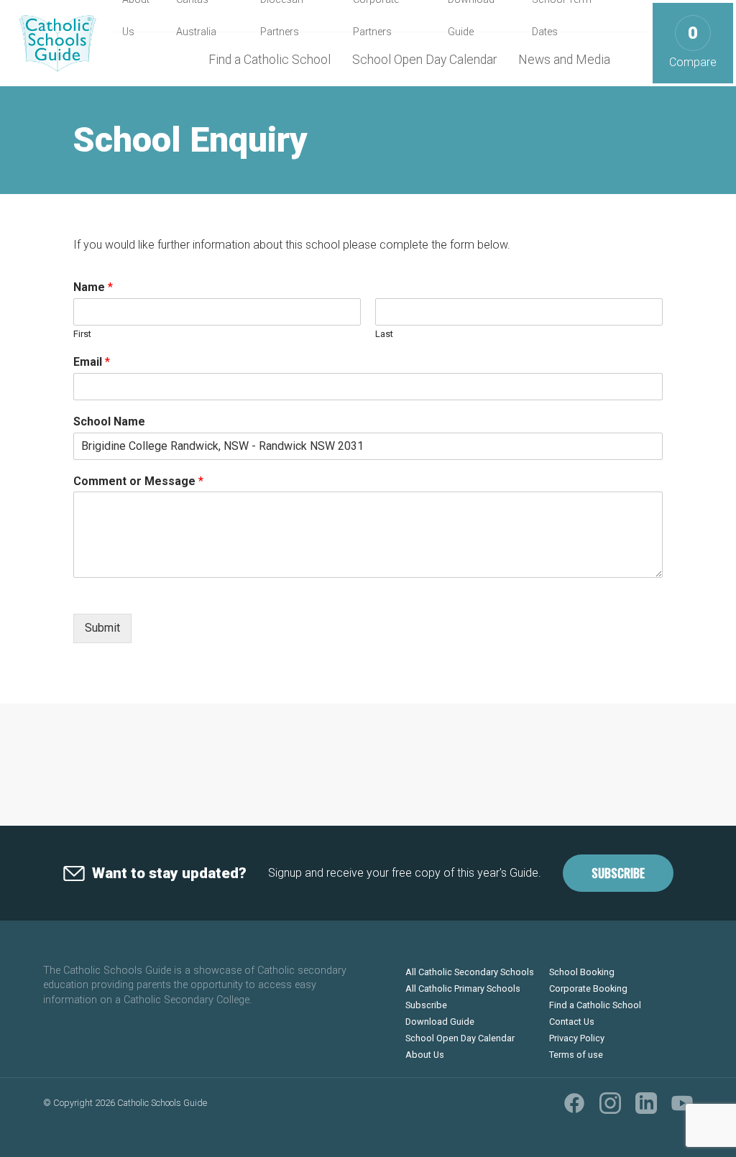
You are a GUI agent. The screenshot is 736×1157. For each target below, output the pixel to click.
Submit (102, 628)
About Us (424, 1054)
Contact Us (571, 1021)
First (82, 333)
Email (91, 362)
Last (384, 333)
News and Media (564, 59)
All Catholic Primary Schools (462, 988)
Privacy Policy (576, 1038)
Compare (693, 46)
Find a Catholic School (269, 59)
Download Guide (439, 1021)
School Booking (582, 972)
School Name (109, 421)
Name (93, 287)
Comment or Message (138, 481)
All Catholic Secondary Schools (469, 972)
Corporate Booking (588, 988)
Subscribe (618, 873)
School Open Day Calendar (424, 59)
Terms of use (576, 1054)
